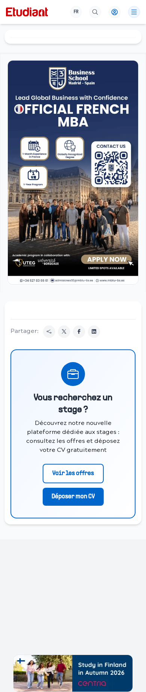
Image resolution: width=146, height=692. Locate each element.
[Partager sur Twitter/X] (64, 331)
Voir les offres (73, 473)
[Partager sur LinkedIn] (94, 331)
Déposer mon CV (73, 496)
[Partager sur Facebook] (79, 331)
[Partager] (49, 331)
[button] (73, 172)
